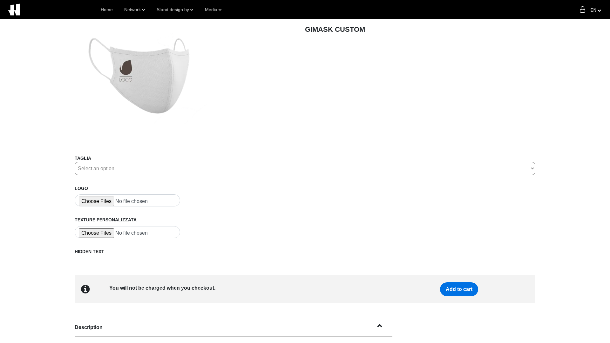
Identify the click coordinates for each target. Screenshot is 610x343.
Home (107, 9)
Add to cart (459, 289)
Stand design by (173, 9)
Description (89, 327)
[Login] (582, 9)
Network (132, 9)
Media (211, 9)
